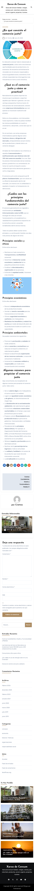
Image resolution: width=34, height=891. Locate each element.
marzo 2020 (6, 707)
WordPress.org (6, 772)
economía (5, 27)
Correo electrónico (8, 587)
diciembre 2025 (7, 690)
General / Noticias (8, 738)
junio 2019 (5, 716)
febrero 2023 (6, 694)
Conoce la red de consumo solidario (13, 664)
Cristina (10, 38)
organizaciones (7, 742)
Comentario (6, 554)
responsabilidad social (9, 746)
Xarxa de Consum (16, 4)
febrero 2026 (6, 685)
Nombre (5, 579)
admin (8, 530)
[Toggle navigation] (2, 7)
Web (3, 595)
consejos (5, 729)
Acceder (4, 759)
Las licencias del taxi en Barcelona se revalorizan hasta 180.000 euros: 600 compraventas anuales (14, 647)
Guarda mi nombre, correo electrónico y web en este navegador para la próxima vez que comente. (17, 608)
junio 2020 (5, 703)
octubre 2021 (6, 699)
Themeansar (17, 888)
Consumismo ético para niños (11, 653)
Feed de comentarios (8, 768)
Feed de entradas (7, 763)
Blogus (26, 886)
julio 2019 (5, 712)
